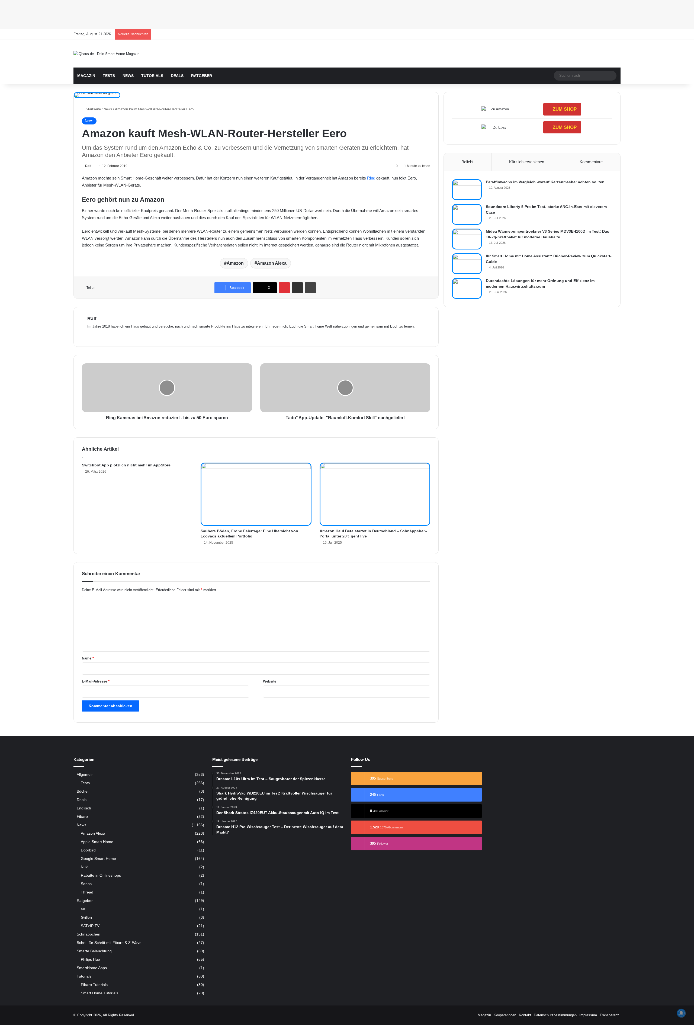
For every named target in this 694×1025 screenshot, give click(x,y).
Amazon (235, 263)
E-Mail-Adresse (96, 681)
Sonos (86, 884)
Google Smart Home (98, 858)
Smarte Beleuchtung (94, 951)
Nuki (84, 867)
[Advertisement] (162, 13)
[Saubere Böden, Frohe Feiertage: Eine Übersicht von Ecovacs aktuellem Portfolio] (256, 494)
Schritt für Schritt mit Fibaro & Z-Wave (109, 943)
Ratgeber (201, 75)
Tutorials (152, 75)
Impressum (588, 1015)
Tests (109, 75)
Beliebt (467, 161)
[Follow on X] (93, 166)
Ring (371, 178)
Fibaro (82, 817)
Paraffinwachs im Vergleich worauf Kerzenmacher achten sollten (545, 182)
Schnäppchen (88, 934)
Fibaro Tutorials (94, 984)
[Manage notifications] (681, 1013)
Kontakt (525, 1015)
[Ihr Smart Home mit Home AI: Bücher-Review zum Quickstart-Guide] (467, 263)
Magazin (86, 75)
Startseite (93, 109)
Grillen (86, 917)
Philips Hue (90, 959)
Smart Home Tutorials (99, 993)
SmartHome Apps (92, 968)
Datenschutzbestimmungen (555, 1015)
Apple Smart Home (97, 842)
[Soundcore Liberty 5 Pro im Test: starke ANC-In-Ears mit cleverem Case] (467, 214)
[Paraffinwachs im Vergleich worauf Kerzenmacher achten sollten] (467, 189)
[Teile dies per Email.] (297, 287)
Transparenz (609, 1015)
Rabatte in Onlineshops (101, 875)
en (83, 909)
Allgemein (85, 775)
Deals (177, 75)
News (128, 75)
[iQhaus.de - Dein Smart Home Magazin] (106, 54)
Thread (87, 892)
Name (88, 658)
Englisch (84, 808)
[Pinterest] (284, 287)
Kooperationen (505, 1015)
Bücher (83, 791)
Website (269, 681)
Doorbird (88, 850)
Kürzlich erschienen (526, 161)
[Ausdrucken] (310, 287)
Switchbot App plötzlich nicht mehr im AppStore (126, 465)
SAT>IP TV (90, 926)
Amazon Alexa (272, 263)
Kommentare (591, 161)
